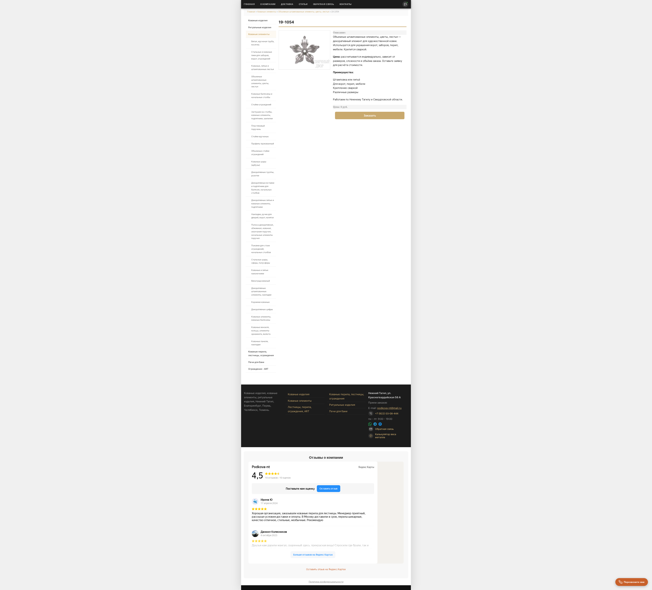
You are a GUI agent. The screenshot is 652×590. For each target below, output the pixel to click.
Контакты (346, 4)
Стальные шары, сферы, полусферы (260, 261)
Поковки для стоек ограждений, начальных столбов (261, 249)
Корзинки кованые (260, 302)
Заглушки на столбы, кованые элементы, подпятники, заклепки (262, 115)
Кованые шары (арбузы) (258, 163)
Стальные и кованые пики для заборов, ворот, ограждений (261, 55)
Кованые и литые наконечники (259, 272)
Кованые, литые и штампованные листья (262, 67)
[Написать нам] (405, 4)
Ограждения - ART (258, 369)
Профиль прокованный (262, 143)
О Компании (268, 4)
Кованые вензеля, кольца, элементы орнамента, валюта (260, 330)
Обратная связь (323, 4)
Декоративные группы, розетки (262, 174)
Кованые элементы (267, 12)
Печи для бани (256, 362)
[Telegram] (375, 424)
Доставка (287, 4)
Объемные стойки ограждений (260, 153)
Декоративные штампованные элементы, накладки (261, 291)
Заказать (370, 115)
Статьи (303, 4)
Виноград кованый (260, 281)
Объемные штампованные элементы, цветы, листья (303, 12)
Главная (249, 4)
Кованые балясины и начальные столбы (261, 96)
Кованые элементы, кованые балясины (261, 318)
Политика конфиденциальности (326, 581)
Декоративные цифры (262, 309)
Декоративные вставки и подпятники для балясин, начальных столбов (262, 188)
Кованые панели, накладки (259, 343)
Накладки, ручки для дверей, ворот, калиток (262, 216)
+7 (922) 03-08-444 (386, 413)
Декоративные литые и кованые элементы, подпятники (262, 203)
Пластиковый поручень (258, 127)
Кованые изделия (257, 20)
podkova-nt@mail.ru (389, 408)
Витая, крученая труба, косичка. (262, 43)
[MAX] (380, 424)
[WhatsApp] (370, 424)
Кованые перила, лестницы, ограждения (261, 353)
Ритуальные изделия (259, 27)
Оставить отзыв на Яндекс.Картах (326, 569)
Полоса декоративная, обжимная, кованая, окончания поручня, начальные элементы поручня (262, 231)
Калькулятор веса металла (385, 436)
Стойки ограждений (261, 104)
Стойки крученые (260, 136)
